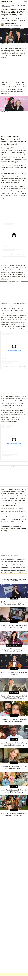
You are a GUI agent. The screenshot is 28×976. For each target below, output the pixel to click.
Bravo (18, 5)
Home (2, 5)
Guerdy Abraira (9, 403)
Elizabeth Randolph (11, 23)
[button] (26, 2)
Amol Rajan (19, 152)
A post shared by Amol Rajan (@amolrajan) (14, 254)
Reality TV (13, 5)
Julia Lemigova (8, 50)
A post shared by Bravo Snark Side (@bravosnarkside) (14, 366)
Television (7, 5)
